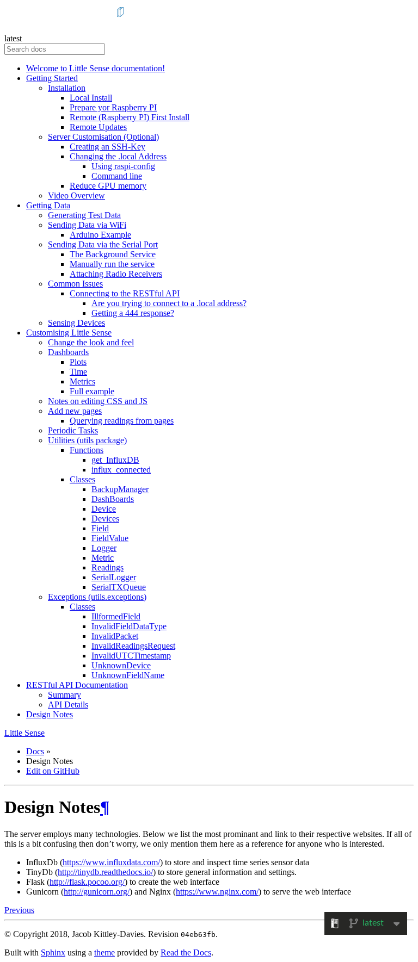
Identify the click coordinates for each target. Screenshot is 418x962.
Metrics (82, 381)
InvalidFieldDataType (129, 626)
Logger (103, 548)
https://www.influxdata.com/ (111, 862)
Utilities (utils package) (87, 440)
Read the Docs (186, 952)
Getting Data (48, 205)
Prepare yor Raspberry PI (113, 107)
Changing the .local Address (118, 156)
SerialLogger (113, 577)
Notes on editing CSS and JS (97, 401)
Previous (19, 910)
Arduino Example (100, 234)
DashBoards (112, 499)
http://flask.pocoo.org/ (87, 881)
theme (104, 952)
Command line (116, 176)
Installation (66, 87)
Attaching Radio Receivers (116, 273)
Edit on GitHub (52, 770)
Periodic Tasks (73, 430)
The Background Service (113, 254)
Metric (102, 557)
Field (100, 528)
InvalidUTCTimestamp (131, 655)
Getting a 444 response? (132, 313)
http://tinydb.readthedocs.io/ (105, 872)
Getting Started (52, 78)
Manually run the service (112, 264)
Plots (78, 362)
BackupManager (120, 489)
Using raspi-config (123, 166)
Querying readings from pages (122, 420)
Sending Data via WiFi (87, 224)
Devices (105, 518)
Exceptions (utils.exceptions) (97, 596)
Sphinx (53, 952)
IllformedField (115, 616)
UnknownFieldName (127, 675)
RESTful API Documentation (77, 685)
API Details (68, 704)
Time (78, 371)
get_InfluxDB (115, 459)
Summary (64, 694)
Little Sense (24, 732)
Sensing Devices (76, 322)
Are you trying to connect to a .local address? (169, 303)
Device (103, 508)
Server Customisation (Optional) (103, 136)
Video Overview (76, 195)
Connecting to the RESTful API (125, 293)
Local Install (91, 97)
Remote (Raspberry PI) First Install (129, 117)
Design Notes (49, 714)
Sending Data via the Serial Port (103, 244)
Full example (92, 391)
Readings (107, 567)
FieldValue (109, 538)
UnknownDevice (121, 665)
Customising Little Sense (69, 332)
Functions (86, 450)
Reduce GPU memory (108, 185)
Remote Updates (98, 127)
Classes (82, 479)
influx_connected (121, 469)
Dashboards (68, 352)
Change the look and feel (91, 342)
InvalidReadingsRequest (133, 645)
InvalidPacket (114, 636)
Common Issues (75, 283)
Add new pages (75, 410)
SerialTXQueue (118, 587)
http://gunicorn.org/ (97, 891)
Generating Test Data (84, 215)
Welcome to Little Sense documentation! (95, 68)
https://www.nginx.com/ (217, 891)
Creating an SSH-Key (107, 146)
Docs (35, 751)
